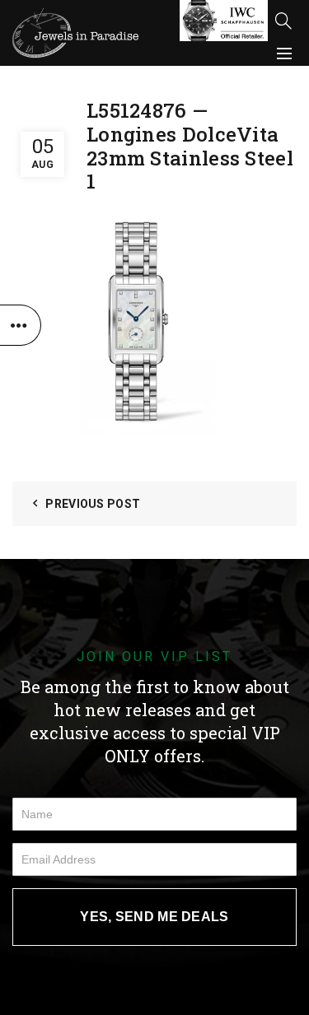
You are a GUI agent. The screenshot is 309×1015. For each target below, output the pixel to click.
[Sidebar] (20, 325)
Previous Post (92, 503)
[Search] (283, 20)
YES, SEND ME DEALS (154, 917)
